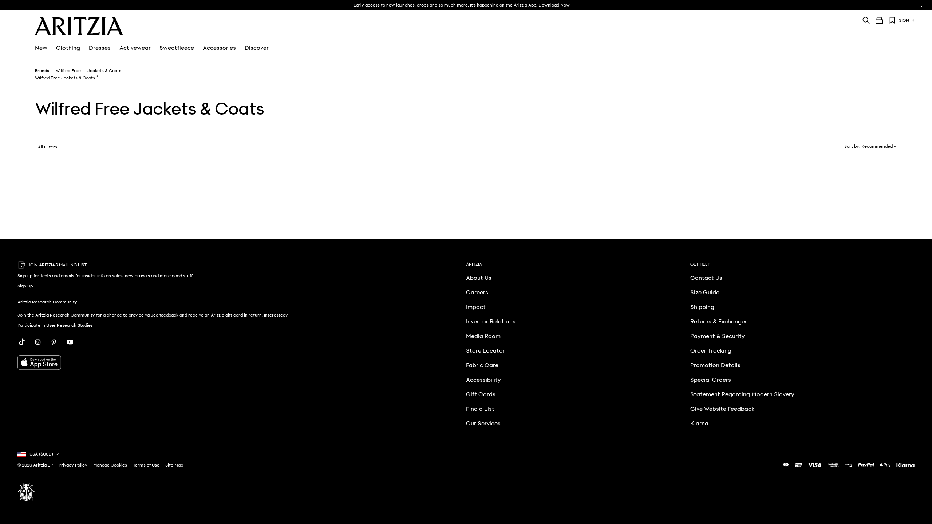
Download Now (554, 5)
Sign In (907, 20)
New (41, 48)
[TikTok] (21, 342)
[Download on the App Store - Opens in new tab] (174, 362)
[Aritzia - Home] (79, 26)
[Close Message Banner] (920, 5)
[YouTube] (70, 342)
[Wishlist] (892, 20)
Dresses (100, 48)
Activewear (135, 48)
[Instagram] (37, 342)
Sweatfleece (176, 48)
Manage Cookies (110, 465)
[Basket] (879, 20)
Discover (257, 48)
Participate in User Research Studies (55, 325)
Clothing (68, 48)
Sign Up (25, 286)
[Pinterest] (54, 342)
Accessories (219, 48)
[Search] (866, 20)
